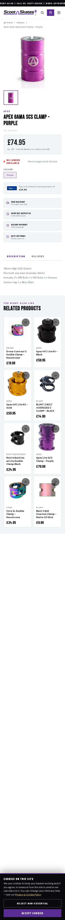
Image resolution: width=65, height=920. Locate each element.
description (16, 256)
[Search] (42, 13)
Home (9, 22)
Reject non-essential (32, 903)
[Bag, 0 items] (50, 12)
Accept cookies (33, 913)
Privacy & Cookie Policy (28, 894)
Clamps (20, 22)
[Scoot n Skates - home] (20, 13)
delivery (38, 256)
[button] (32, 59)
